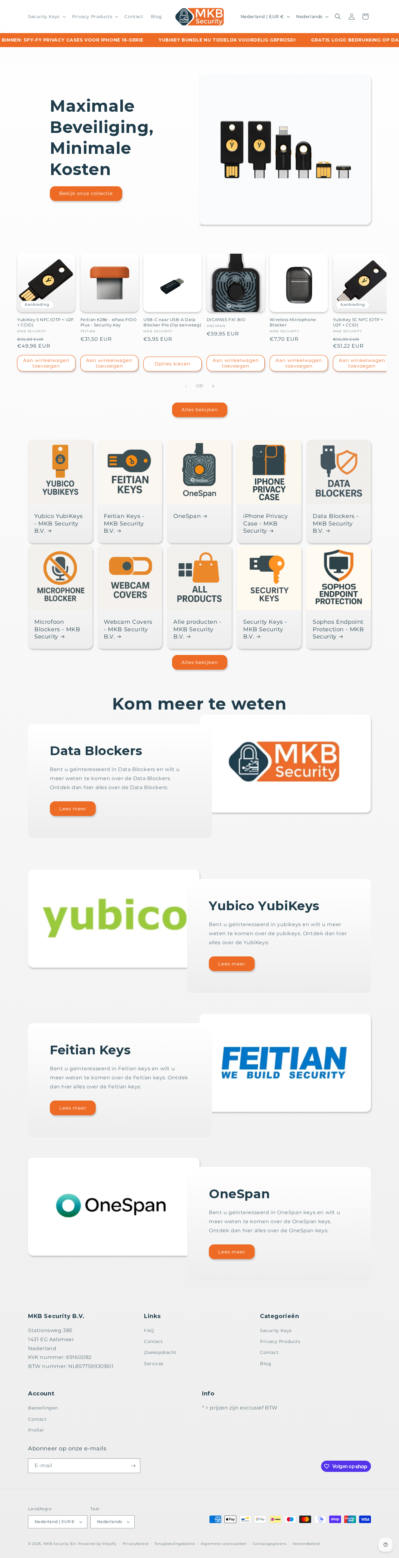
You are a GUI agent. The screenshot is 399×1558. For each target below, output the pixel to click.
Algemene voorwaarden (224, 1543)
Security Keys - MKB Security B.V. (265, 629)
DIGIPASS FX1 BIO (226, 319)
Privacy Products (280, 1342)
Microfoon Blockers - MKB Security (57, 629)
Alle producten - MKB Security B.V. (197, 629)
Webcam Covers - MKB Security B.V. (128, 629)
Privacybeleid (135, 1543)
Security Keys (276, 1331)
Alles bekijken (199, 410)
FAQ (149, 1331)
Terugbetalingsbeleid (174, 1543)
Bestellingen (43, 1408)
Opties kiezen (172, 364)
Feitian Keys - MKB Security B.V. (124, 523)
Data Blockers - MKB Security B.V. (336, 523)
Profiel (36, 1430)
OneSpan (187, 516)
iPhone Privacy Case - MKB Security (265, 523)
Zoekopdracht (160, 1352)
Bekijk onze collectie (86, 193)
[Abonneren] (133, 1465)
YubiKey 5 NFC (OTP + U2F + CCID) (45, 322)
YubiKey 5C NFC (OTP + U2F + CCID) (358, 322)
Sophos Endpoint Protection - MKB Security (338, 629)
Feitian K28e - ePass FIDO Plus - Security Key (108, 322)
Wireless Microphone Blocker (293, 322)
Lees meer (72, 809)
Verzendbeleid (306, 1543)
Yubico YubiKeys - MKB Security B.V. (58, 523)
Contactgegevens (269, 1543)
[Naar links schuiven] (186, 386)
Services (154, 1363)
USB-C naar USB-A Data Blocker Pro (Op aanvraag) (172, 322)
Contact (153, 1342)
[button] (46, 16)
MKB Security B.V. (60, 1543)
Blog (265, 1363)
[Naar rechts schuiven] (213, 386)
